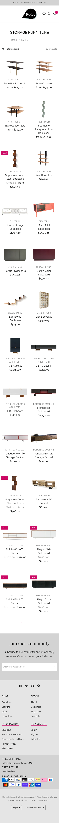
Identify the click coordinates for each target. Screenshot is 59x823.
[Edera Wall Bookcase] (15, 300)
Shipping (6, 730)
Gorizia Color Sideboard (44, 273)
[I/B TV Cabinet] (44, 346)
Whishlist (35, 739)
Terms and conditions (13, 739)
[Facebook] (20, 686)
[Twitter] (26, 686)
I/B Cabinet (15, 365)
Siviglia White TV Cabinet (15, 551)
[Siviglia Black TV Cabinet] (15, 583)
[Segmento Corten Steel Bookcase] (15, 159)
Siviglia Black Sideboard (44, 601)
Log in (34, 730)
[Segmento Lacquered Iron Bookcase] (44, 109)
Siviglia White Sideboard (44, 551)
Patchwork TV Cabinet (44, 501)
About (34, 702)
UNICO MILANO (15, 267)
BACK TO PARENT (20, 40)
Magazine (36, 711)
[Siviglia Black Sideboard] (44, 583)
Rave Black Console (15, 83)
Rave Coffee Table (15, 125)
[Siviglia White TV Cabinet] (15, 533)
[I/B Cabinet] (15, 346)
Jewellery (7, 716)
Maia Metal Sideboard (44, 227)
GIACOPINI (15, 221)
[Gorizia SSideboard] (15, 254)
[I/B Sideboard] (15, 391)
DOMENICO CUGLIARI (43, 404)
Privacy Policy (9, 743)
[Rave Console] (44, 67)
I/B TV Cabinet (44, 365)
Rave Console (44, 83)
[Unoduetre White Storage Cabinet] (15, 437)
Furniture (6, 702)
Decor (5, 711)
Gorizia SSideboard (15, 271)
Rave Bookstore (44, 175)
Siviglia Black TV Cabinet (15, 601)
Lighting (6, 706)
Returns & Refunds (12, 734)
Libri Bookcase (44, 316)
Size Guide (7, 748)
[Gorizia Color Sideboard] (44, 254)
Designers (36, 706)
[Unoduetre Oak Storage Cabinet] (44, 437)
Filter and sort (12, 49)
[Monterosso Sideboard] (44, 391)
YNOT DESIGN (15, 80)
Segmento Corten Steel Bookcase (15, 177)
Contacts (35, 716)
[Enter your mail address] (54, 667)
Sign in (34, 734)
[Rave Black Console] (15, 67)
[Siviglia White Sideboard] (44, 533)
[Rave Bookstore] (44, 159)
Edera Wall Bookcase (15, 318)
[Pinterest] (38, 686)
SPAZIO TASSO (15, 313)
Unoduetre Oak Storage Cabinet (44, 455)
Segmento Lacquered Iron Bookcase (43, 129)
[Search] (49, 13)
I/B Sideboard (15, 411)
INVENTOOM (44, 122)
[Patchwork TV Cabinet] (44, 483)
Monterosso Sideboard (44, 409)
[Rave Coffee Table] (15, 109)
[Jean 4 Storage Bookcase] (15, 209)
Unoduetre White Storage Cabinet (15, 455)
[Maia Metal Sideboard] (44, 209)
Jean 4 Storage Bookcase (15, 227)
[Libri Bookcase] (44, 300)
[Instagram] (32, 686)
